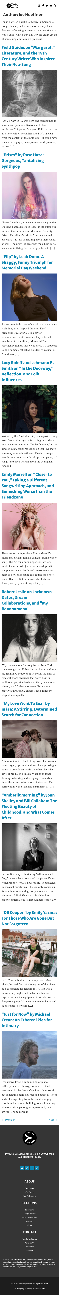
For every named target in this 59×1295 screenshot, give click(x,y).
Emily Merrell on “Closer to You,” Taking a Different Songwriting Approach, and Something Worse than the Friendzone (28, 486)
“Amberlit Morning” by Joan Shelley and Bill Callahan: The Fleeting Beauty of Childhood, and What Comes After (29, 806)
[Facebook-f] (43, 5)
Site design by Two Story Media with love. (29, 1288)
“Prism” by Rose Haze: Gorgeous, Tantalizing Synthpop (23, 160)
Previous (8, 1120)
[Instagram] (39, 5)
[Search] (55, 5)
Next (52, 1120)
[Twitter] (47, 5)
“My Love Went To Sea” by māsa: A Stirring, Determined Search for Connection (29, 709)
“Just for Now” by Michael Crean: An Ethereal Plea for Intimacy (27, 1020)
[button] (30, 5)
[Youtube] (51, 5)
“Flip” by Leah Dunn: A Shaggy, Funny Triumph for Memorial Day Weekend (27, 262)
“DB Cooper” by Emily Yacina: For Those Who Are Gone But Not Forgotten (29, 918)
